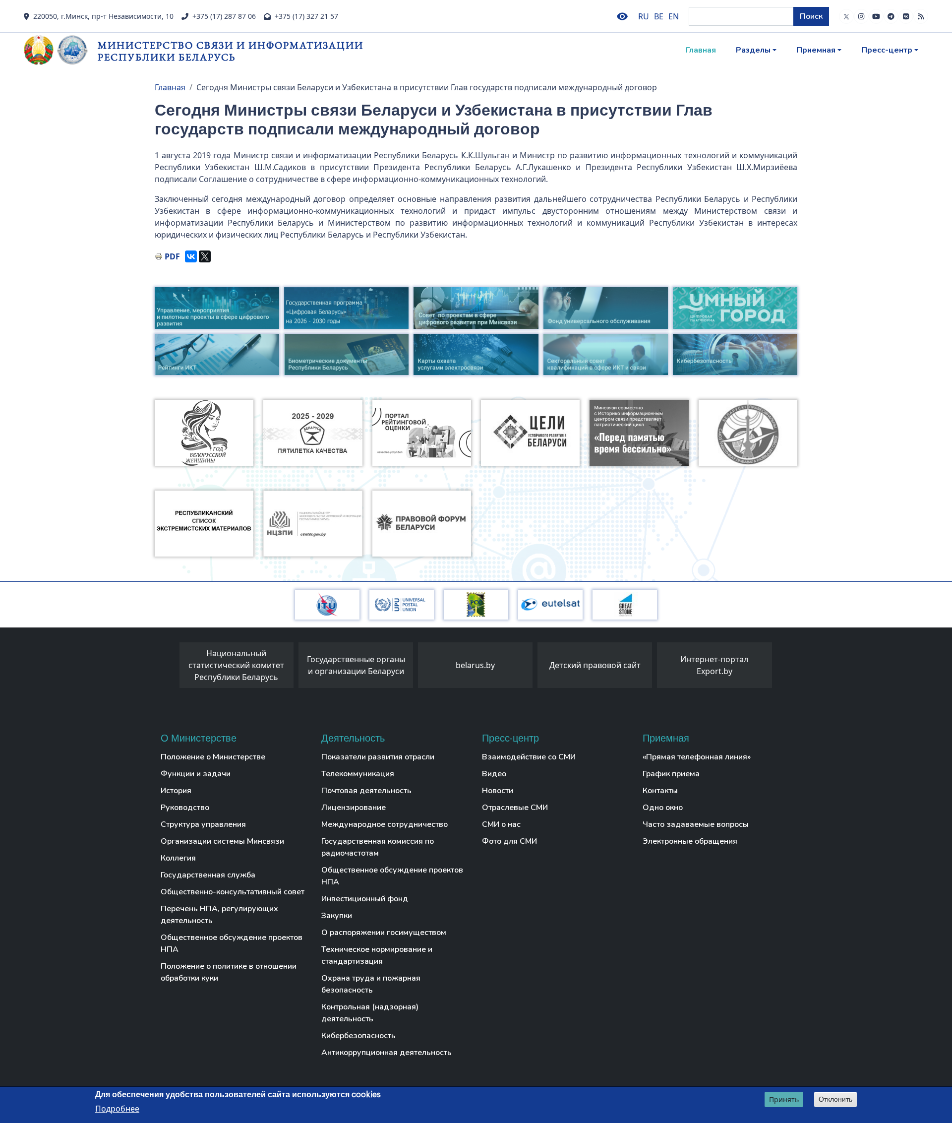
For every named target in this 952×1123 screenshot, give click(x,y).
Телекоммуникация (357, 773)
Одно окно (663, 807)
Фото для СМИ (509, 841)
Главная (701, 50)
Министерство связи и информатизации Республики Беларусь (230, 51)
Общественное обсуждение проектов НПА (231, 943)
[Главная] (61, 50)
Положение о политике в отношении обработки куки (229, 972)
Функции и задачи (196, 773)
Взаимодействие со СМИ (529, 756)
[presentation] (169, 667)
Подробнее (117, 1108)
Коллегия (178, 858)
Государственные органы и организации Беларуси (356, 665)
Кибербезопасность (358, 1035)
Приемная (815, 50)
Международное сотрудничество (384, 824)
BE (658, 16)
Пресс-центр (886, 50)
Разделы (753, 50)
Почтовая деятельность (366, 790)
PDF (172, 256)
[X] (205, 256)
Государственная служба (208, 875)
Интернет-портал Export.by (714, 665)
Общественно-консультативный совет (232, 891)
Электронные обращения (690, 841)
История (176, 790)
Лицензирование (353, 807)
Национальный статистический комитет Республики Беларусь (236, 665)
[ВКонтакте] (191, 256)
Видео (494, 773)
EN (673, 16)
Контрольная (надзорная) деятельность (369, 1012)
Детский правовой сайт (595, 665)
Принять (784, 1099)
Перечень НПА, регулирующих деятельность (219, 914)
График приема (671, 773)
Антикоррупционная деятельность (386, 1052)
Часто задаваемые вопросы (696, 824)
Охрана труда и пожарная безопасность (370, 984)
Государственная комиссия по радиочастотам (377, 847)
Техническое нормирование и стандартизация (376, 955)
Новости (497, 790)
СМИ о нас (501, 824)
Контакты (660, 790)
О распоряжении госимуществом (383, 932)
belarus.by (475, 665)
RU (643, 16)
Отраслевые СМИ (515, 807)
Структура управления (203, 824)
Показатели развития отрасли (377, 756)
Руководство (185, 807)
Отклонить (835, 1099)
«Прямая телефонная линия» (697, 756)
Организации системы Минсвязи (222, 841)
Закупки (336, 915)
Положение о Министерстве (213, 756)
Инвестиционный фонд (364, 898)
